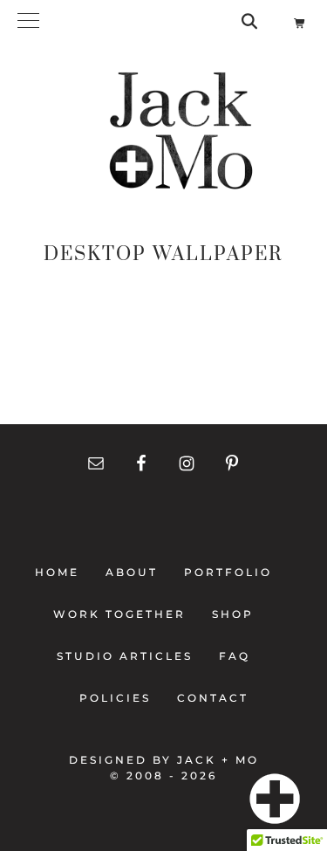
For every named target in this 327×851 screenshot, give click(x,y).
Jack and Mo (181, 131)
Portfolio (228, 572)
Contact (208, 697)
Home (62, 572)
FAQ (234, 655)
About (131, 572)
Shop (232, 614)
